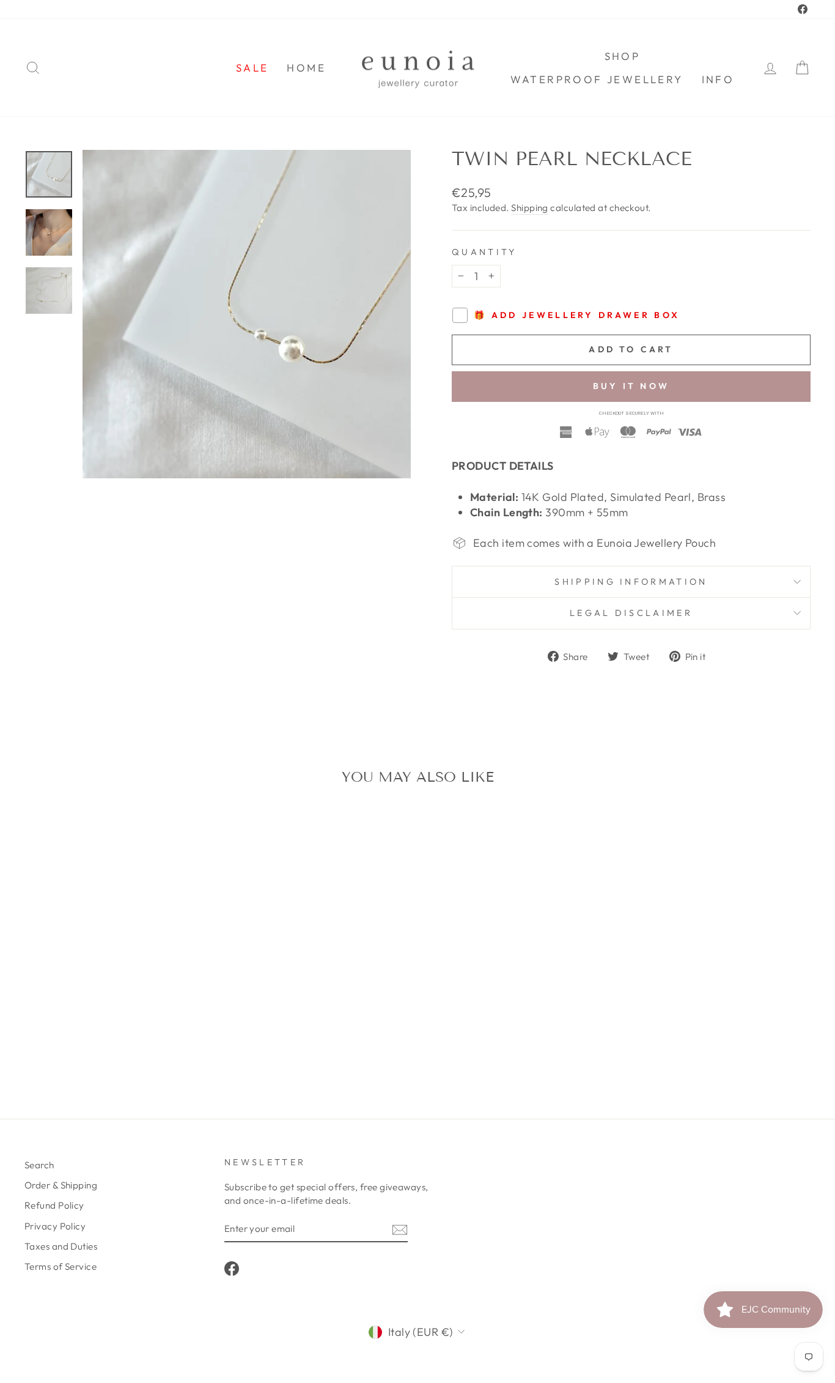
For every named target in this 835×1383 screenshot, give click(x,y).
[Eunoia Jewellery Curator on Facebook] (231, 1268)
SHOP (623, 56)
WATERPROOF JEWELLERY (596, 79)
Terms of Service (60, 1266)
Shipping (529, 207)
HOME (306, 67)
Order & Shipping (60, 1185)
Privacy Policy (55, 1226)
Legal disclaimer (631, 612)
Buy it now (631, 385)
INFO (718, 79)
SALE (252, 67)
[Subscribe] (400, 1229)
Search (39, 1165)
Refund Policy (54, 1205)
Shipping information (630, 581)
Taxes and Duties (60, 1246)
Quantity (484, 252)
